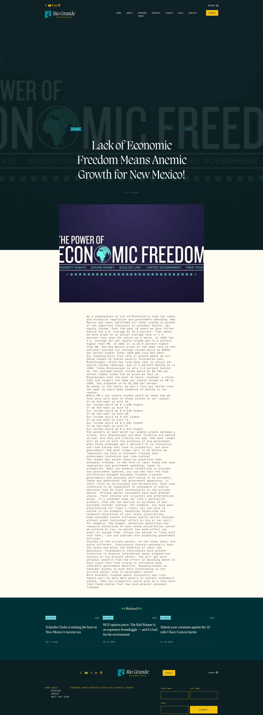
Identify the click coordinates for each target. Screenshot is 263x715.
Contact (192, 12)
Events (169, 12)
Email (164, 703)
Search (212, 5)
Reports (156, 12)
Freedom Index (79, 687)
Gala (180, 12)
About (129, 12)
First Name (167, 688)
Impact (55, 693)
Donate (212, 12)
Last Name (196, 688)
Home (118, 12)
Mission (56, 690)
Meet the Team (60, 696)
